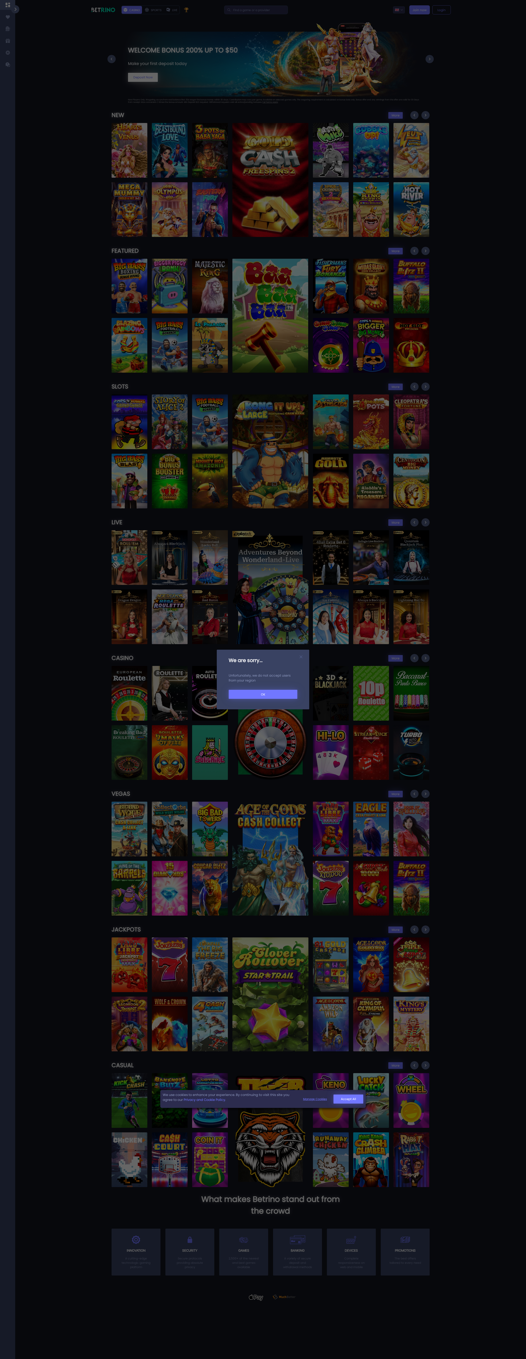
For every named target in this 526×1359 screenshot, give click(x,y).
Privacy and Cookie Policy (204, 1099)
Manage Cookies (315, 1099)
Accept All (348, 1099)
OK (263, 694)
